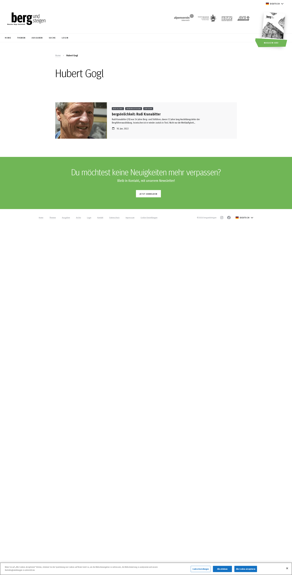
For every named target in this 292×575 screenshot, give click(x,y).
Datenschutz (114, 217)
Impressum (130, 217)
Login (89, 217)
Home (58, 55)
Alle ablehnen (222, 568)
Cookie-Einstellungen (149, 217)
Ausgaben (66, 217)
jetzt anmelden (148, 193)
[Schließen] (287, 568)
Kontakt (100, 217)
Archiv (78, 217)
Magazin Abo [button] (271, 42)
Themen (52, 217)
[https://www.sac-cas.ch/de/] (206, 19)
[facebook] (229, 217)
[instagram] (222, 217)
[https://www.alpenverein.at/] (183, 19)
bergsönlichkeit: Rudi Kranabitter (136, 114)
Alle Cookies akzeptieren (245, 568)
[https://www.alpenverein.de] (227, 19)
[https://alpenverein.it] (243, 19)
